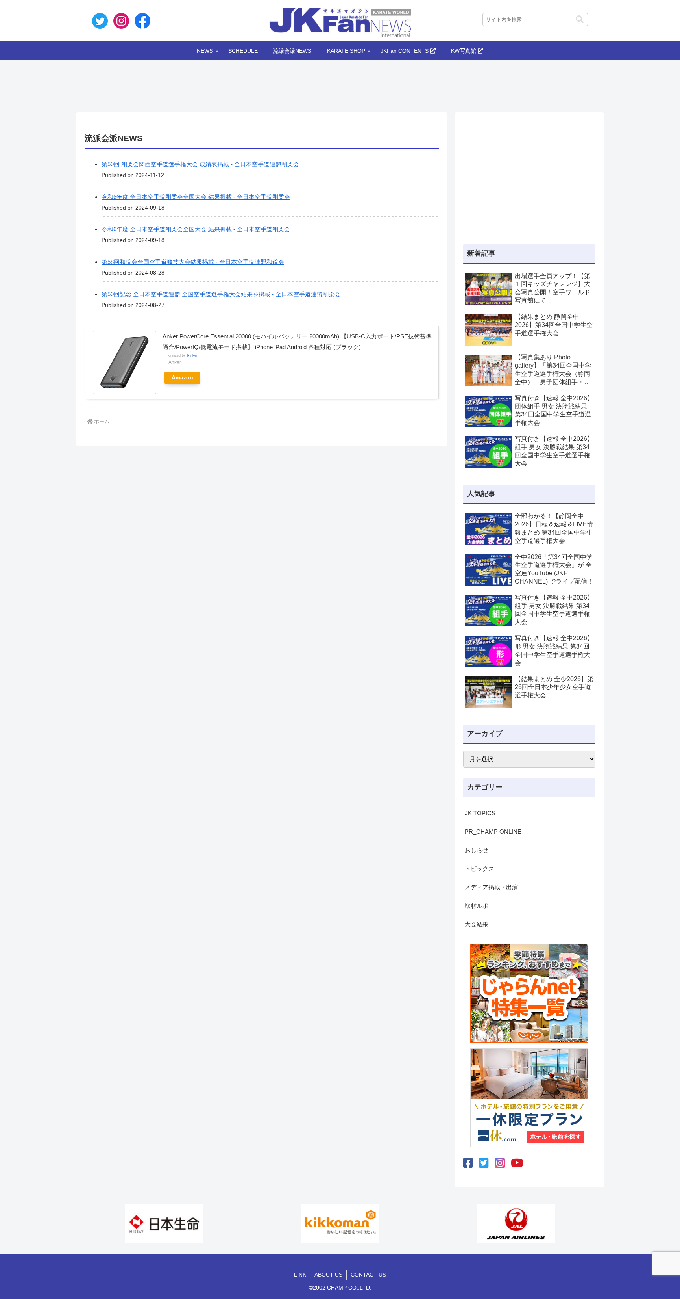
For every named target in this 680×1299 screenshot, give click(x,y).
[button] (580, 19)
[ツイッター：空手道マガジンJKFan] (484, 1163)
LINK (300, 1274)
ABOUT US (328, 1274)
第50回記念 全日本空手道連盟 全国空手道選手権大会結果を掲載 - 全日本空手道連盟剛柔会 (221, 294)
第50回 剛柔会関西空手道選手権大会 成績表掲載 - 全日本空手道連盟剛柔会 (200, 164)
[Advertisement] (340, 84)
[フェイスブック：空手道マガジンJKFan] (468, 1163)
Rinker (192, 355)
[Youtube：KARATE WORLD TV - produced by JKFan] (517, 1163)
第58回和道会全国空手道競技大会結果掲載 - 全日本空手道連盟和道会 (193, 261)
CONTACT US (368, 1274)
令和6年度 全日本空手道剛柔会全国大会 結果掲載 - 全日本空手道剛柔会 (196, 196)
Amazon (182, 378)
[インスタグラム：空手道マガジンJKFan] (500, 1163)
